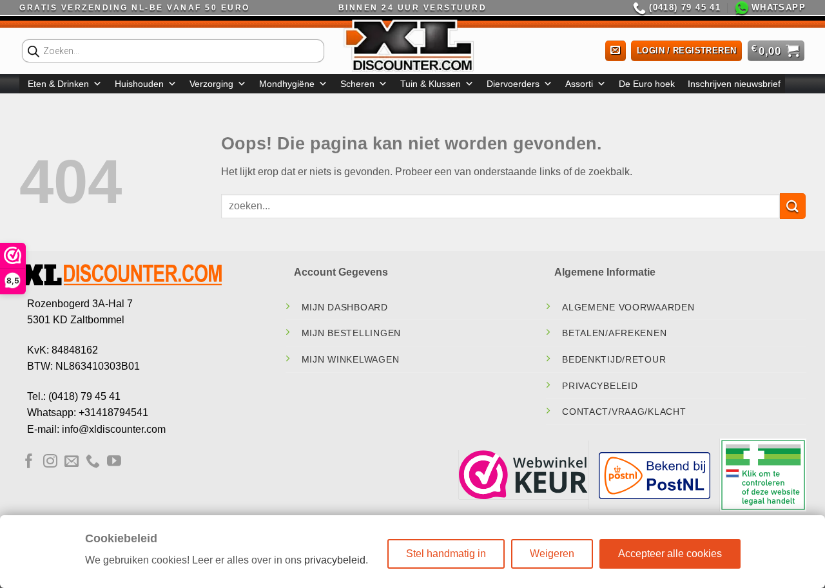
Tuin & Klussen (430, 84)
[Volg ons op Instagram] (50, 462)
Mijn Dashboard (345, 307)
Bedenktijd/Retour (614, 359)
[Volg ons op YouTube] (114, 462)
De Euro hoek (647, 84)
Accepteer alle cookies (670, 553)
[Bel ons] (93, 462)
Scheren (357, 84)
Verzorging (211, 84)
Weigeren (552, 553)
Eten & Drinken (58, 84)
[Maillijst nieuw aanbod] (615, 51)
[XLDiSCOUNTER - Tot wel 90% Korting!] (412, 45)
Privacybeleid (599, 386)
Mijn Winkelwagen (351, 359)
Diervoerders (513, 84)
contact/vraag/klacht (624, 411)
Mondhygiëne (287, 84)
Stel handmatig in (446, 553)
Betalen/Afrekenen (614, 333)
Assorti (579, 84)
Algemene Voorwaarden (628, 307)
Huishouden (139, 84)
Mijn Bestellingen (351, 333)
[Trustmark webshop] (523, 474)
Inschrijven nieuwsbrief (734, 84)
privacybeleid (334, 560)
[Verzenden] (793, 205)
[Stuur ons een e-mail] (71, 462)
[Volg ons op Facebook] (29, 462)
